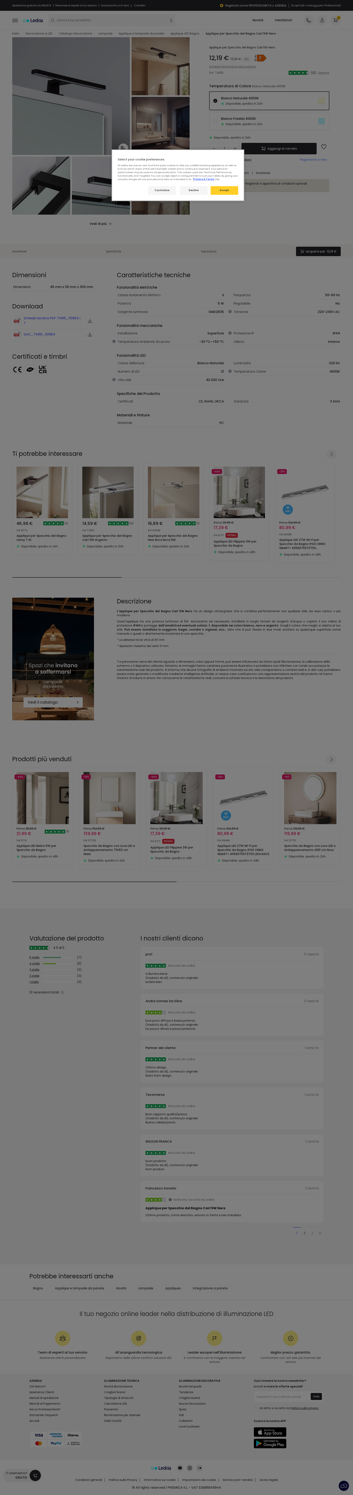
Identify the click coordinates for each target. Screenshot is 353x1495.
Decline (194, 190)
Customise (162, 190)
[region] (178, 175)
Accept (224, 190)
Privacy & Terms (203, 179)
